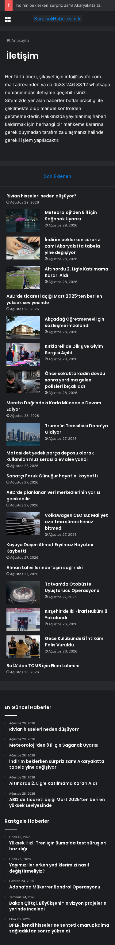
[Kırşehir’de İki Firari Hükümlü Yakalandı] (23, 619)
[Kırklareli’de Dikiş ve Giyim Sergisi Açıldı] (23, 354)
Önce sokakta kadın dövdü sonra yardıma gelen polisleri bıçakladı (75, 379)
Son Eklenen (57, 176)
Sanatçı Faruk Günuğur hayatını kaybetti (52, 476)
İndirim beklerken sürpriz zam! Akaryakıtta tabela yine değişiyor (72, 246)
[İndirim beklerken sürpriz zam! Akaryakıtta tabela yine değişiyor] (23, 248)
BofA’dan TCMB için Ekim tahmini (42, 666)
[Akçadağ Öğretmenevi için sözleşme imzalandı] (23, 327)
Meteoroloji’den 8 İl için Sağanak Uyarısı (71, 215)
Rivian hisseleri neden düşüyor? (41, 196)
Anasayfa (19, 40)
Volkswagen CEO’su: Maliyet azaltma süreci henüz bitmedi (76, 521)
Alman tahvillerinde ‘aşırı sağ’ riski (44, 567)
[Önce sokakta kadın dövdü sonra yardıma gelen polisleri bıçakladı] (23, 381)
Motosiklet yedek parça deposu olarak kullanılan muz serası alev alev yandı (50, 456)
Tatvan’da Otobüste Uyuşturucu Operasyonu (72, 587)
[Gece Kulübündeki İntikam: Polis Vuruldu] (23, 646)
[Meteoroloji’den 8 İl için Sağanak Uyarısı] (23, 220)
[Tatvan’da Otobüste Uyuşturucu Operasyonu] (23, 592)
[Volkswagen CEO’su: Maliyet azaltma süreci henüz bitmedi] (23, 523)
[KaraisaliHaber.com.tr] (57, 18)
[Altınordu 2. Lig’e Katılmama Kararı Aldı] (23, 277)
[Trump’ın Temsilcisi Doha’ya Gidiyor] (23, 434)
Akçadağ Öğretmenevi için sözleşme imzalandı (74, 322)
